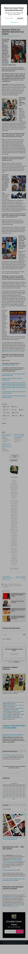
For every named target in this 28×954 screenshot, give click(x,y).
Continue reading (14, 22)
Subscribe (20, 18)
